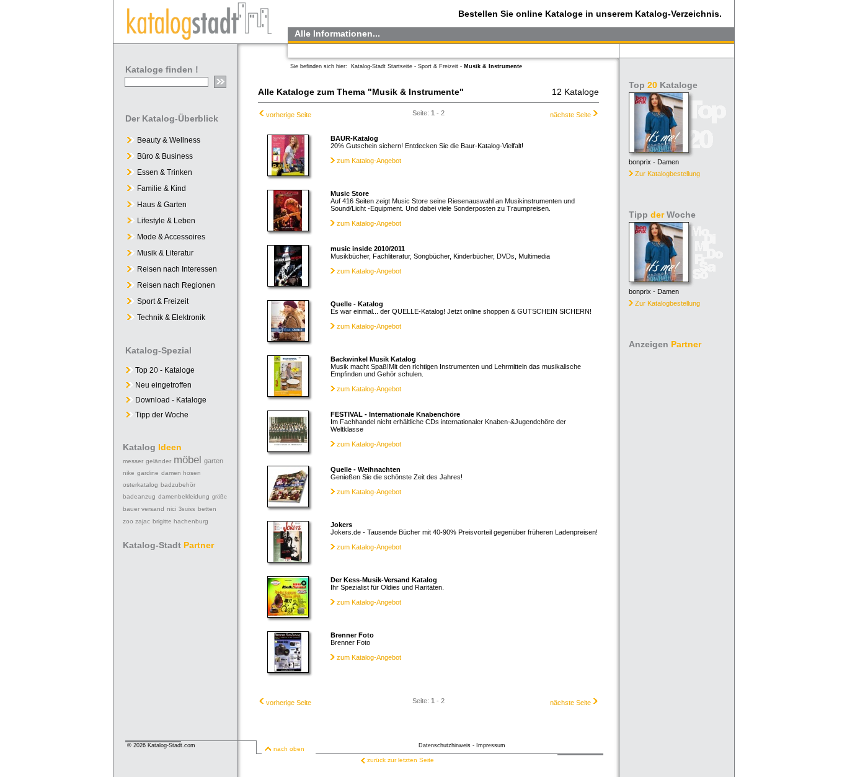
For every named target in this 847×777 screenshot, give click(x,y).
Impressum (490, 745)
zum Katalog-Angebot (369, 160)
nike (129, 472)
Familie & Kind (161, 188)
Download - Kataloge (169, 400)
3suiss (187, 509)
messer (133, 461)
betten (207, 508)
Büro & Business (165, 156)
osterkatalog (140, 484)
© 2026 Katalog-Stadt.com (161, 745)
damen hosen (181, 472)
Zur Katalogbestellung (667, 173)
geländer (158, 461)
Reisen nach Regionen (176, 285)
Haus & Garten (162, 204)
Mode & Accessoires (171, 237)
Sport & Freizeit (162, 301)
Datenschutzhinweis (445, 745)
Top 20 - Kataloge (164, 370)
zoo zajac (136, 521)
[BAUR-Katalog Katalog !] (288, 173)
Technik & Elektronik (171, 317)
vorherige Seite (288, 114)
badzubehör (178, 484)
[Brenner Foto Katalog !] (288, 669)
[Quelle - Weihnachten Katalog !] (288, 504)
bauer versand (143, 508)
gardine (148, 472)
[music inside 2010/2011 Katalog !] (288, 283)
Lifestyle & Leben (166, 220)
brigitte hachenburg (180, 521)
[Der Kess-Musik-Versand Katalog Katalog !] (288, 614)
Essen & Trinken (164, 172)
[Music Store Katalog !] (288, 228)
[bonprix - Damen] (659, 149)
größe (219, 497)
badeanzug (139, 496)
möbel (188, 460)
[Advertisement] (677, 539)
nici (171, 508)
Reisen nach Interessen (177, 269)
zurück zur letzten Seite (400, 760)
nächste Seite (570, 114)
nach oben (288, 748)
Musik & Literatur (165, 253)
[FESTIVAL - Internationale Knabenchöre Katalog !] (288, 449)
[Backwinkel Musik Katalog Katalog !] (288, 393)
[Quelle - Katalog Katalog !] (288, 338)
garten (213, 460)
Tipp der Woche (160, 415)
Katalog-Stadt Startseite (381, 66)
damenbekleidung (184, 496)
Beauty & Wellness (168, 140)
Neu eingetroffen (162, 385)
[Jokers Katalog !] (288, 559)
